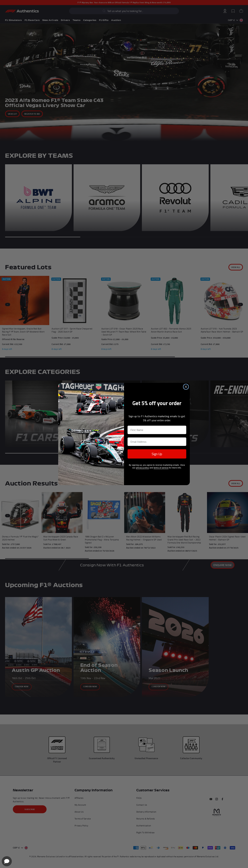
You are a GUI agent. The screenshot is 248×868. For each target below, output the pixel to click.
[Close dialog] (185, 386)
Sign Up (157, 453)
